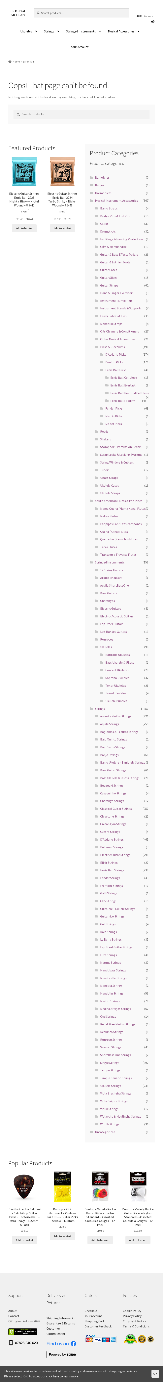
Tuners (105, 470)
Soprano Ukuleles (117, 678)
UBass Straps (109, 478)
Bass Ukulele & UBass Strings (120, 778)
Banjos (99, 185)
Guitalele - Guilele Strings (117, 909)
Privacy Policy (132, 1316)
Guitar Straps (109, 285)
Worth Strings (109, 1124)
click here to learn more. (62, 1376)
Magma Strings (110, 962)
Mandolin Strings (111, 993)
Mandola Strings (111, 986)
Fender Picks (113, 408)
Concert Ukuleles (117, 670)
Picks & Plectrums (112, 347)
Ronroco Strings (111, 1040)
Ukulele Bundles (116, 701)
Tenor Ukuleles (115, 686)
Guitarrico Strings (112, 916)
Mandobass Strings (113, 970)
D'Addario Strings (112, 839)
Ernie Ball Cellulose (123, 377)
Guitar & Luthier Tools (115, 262)
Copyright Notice (134, 1321)
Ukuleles (26, 31)
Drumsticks (108, 231)
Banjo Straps (109, 208)
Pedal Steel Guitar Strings (117, 1024)
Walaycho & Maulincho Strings (120, 1116)
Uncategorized (105, 1132)
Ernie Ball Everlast (123, 385)
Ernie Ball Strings (112, 870)
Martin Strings (110, 1001)
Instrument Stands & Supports (121, 308)
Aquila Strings (109, 724)
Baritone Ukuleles (117, 655)
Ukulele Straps (110, 493)
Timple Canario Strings (116, 1078)
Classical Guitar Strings (116, 809)
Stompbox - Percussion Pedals (121, 447)
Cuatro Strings (110, 832)
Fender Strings (110, 878)
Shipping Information (61, 1318)
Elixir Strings (109, 863)
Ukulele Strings (110, 1086)
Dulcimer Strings (111, 847)
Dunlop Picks (114, 362)
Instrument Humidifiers (116, 301)
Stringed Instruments (81, 31)
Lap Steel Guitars (111, 624)
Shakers (105, 439)
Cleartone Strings (112, 816)
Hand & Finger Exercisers (117, 293)
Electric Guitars (110, 608)
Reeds (104, 431)
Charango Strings (112, 801)
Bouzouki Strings (111, 785)
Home (16, 61)
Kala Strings (108, 932)
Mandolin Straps (111, 324)
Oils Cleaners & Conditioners (119, 331)
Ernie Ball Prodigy (122, 401)
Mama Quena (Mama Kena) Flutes (123, 509)
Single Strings (109, 1063)
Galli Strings (108, 893)
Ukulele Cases (109, 485)
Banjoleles (102, 177)
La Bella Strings (111, 939)
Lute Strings (108, 955)
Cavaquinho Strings (113, 793)
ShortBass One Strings (115, 1055)
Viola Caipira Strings (114, 1101)
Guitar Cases (108, 270)
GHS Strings (108, 901)
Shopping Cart (94, 1321)
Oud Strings (108, 1016)
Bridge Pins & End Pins (115, 216)
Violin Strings (109, 1109)
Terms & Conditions (136, 1326)
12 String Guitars (111, 570)
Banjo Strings (109, 755)
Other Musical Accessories (117, 339)
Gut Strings (108, 924)
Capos (104, 224)
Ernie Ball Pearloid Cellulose (129, 393)
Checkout (91, 1311)
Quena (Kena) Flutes (114, 532)
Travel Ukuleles (115, 693)
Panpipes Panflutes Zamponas (121, 524)
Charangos (107, 601)
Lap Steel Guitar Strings (116, 947)
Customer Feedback (98, 1326)
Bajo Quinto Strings (113, 739)
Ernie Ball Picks (115, 370)
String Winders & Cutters (117, 462)
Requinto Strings (111, 1032)
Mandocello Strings (113, 978)
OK (155, 1374)
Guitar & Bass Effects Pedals (119, 254)
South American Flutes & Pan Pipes (118, 501)
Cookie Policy (132, 1311)
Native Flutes (109, 516)
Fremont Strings (111, 886)
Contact (13, 1316)
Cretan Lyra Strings (113, 824)
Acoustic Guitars (111, 578)
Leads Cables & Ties (113, 316)
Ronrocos (106, 639)
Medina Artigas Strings (115, 1009)
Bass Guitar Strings (113, 770)
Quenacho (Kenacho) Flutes (119, 539)
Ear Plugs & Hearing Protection (121, 239)
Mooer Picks (113, 424)
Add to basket (24, 228)
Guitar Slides (108, 278)
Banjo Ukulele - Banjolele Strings (122, 762)
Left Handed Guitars (113, 632)
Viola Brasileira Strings (115, 1093)
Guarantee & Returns (61, 1323)
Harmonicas (103, 193)
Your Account (80, 47)
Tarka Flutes (108, 547)
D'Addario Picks (115, 354)
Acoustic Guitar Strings (115, 716)
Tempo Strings (110, 1070)
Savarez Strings (110, 1047)
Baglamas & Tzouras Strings (119, 732)
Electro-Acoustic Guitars (117, 616)
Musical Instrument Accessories (116, 200)
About (12, 1311)
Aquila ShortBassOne (114, 585)
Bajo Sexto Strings (112, 747)
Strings (49, 31)
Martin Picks (113, 416)
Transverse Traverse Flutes (118, 555)
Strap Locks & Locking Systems (121, 455)
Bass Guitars (108, 593)
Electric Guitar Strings (115, 855)
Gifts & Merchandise (113, 247)
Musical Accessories (121, 31)
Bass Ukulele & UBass (119, 662)
